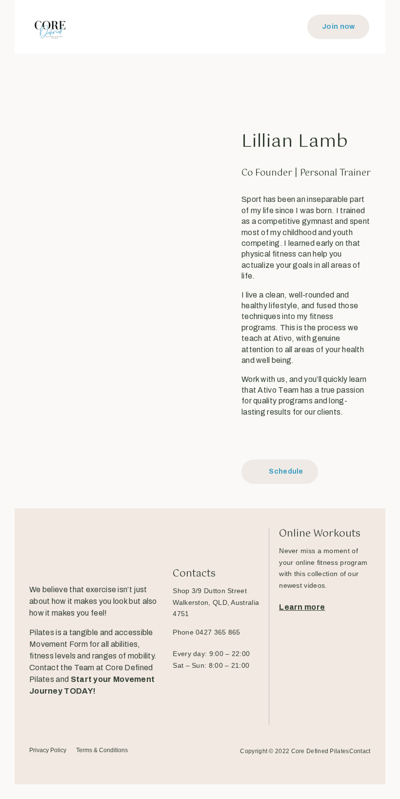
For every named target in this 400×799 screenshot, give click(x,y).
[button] (199, 27)
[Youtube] (100, 711)
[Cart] (292, 27)
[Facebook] (247, 438)
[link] (216, 602)
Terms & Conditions (102, 750)
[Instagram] (270, 438)
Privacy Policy (47, 750)
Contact (360, 751)
